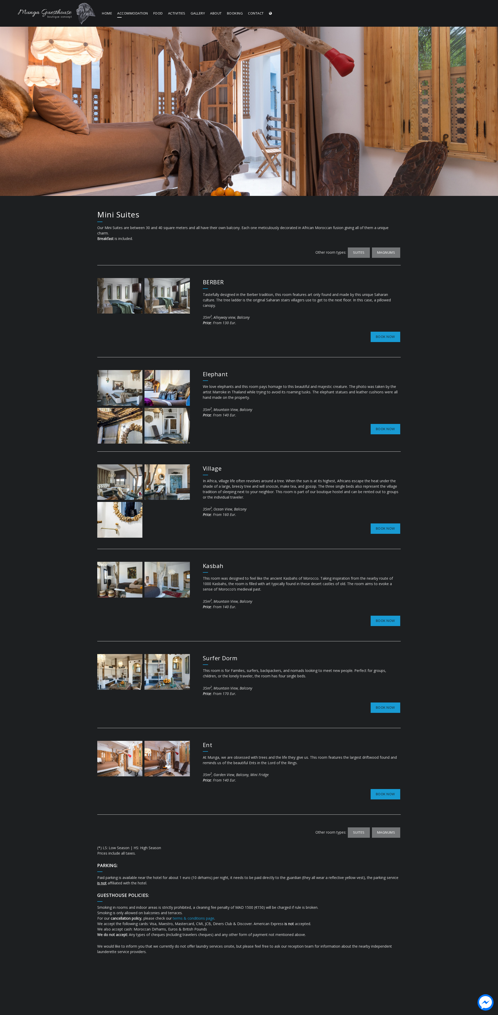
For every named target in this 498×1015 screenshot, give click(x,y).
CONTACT (256, 13)
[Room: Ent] (119, 759)
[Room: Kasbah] (119, 580)
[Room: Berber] (119, 296)
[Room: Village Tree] (119, 482)
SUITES (359, 252)
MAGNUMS (386, 252)
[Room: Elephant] (119, 388)
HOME (107, 13)
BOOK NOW (385, 336)
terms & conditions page (193, 918)
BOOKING (235, 13)
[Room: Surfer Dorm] (119, 672)
